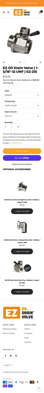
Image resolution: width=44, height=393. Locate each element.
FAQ (26, 338)
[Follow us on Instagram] (16, 355)
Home (27, 329)
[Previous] (4, 62)
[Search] (8, 12)
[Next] (40, 62)
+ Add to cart (22, 211)
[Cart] (40, 12)
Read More (17, 143)
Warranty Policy (9, 329)
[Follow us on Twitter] (10, 355)
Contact (27, 342)
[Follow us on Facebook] (5, 355)
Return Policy (9, 333)
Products (28, 333)
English (7, 365)
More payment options (22, 164)
